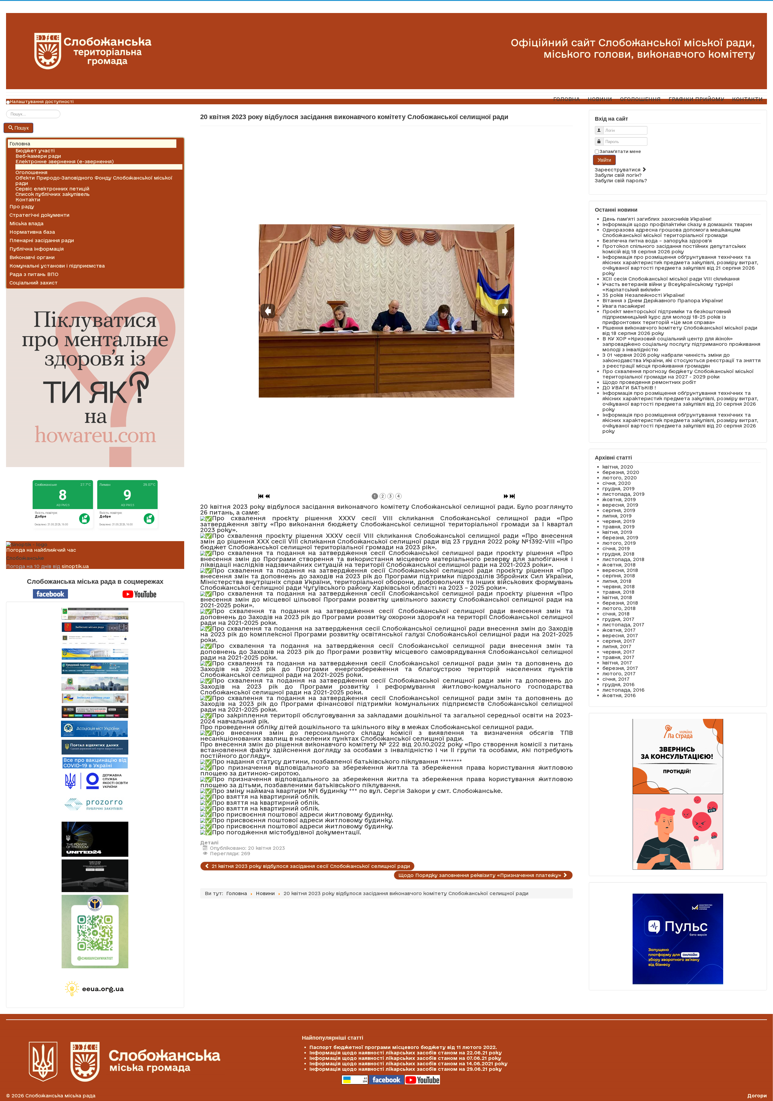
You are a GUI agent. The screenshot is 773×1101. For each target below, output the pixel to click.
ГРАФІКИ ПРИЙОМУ (696, 99)
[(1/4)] (386, 311)
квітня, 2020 (617, 466)
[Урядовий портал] (95, 668)
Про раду (21, 206)
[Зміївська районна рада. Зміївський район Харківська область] (95, 698)
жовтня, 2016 (619, 695)
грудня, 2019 (618, 488)
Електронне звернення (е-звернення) (64, 161)
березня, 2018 (620, 603)
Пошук (21, 127)
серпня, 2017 (618, 641)
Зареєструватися (618, 169)
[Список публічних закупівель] (95, 805)
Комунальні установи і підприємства (57, 265)
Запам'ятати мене (620, 151)
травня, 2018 (618, 592)
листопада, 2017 (623, 624)
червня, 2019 (618, 521)
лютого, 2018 (619, 608)
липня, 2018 (616, 581)
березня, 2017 (620, 668)
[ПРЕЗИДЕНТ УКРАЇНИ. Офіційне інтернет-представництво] (95, 640)
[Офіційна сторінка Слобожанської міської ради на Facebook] (50, 593)
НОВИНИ (600, 99)
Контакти (27, 199)
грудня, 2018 (618, 554)
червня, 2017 (618, 651)
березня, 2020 (620, 472)
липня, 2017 (616, 646)
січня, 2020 (616, 483)
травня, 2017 (618, 657)
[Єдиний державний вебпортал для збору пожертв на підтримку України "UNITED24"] (95, 839)
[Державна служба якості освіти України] (95, 780)
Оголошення (31, 172)
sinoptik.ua (75, 566)
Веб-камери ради (38, 156)
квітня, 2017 (617, 662)
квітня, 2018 (617, 597)
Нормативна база (32, 232)
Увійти (604, 159)
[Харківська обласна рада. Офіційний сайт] (95, 684)
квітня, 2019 (617, 532)
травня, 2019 (618, 526)
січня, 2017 (616, 679)
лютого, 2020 (619, 477)
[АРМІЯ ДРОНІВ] (95, 875)
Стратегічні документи (39, 215)
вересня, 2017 (620, 635)
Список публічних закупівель (52, 194)
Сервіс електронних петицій (52, 188)
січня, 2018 (616, 613)
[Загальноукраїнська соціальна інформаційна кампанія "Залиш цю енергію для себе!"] (95, 989)
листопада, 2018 (623, 559)
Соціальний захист (33, 282)
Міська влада (26, 223)
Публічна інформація (36, 249)
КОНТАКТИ (747, 99)
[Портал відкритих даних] (95, 746)
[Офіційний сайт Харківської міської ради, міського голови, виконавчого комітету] (95, 614)
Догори (757, 1095)
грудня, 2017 (618, 619)
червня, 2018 (618, 586)
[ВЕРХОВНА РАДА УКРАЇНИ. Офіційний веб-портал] (95, 654)
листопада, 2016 (623, 690)
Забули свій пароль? (621, 180)
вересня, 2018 (620, 570)
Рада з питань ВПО (34, 274)
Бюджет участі (35, 150)
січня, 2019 (616, 548)
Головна (19, 143)
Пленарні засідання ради (41, 240)
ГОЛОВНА (566, 99)
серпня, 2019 (618, 510)
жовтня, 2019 (619, 499)
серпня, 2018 (618, 575)
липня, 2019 (617, 515)
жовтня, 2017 (619, 630)
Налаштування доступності (42, 101)
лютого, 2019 (619, 543)
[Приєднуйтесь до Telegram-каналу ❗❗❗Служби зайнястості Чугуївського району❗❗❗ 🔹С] (95, 931)
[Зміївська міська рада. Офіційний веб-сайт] (95, 627)
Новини (24, 167)
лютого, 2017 (619, 673)
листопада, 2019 (623, 494)
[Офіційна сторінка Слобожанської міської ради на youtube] (139, 593)
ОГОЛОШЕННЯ (640, 99)
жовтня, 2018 (619, 564)
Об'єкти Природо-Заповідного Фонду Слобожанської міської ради (93, 180)
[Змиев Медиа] (95, 712)
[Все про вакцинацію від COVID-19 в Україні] (95, 762)
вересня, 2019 (620, 505)
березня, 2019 (620, 537)
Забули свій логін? (618, 175)
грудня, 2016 (618, 684)
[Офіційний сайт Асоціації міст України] (94, 728)
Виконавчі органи (32, 257)
